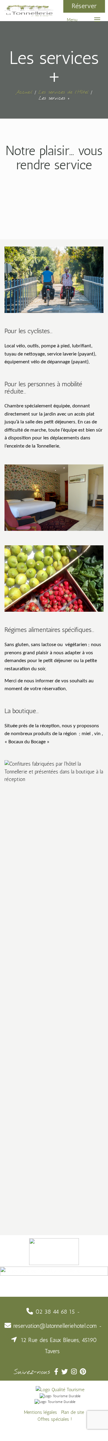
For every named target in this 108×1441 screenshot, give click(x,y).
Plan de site (72, 1412)
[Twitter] (66, 1372)
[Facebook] (58, 1372)
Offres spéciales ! (55, 1419)
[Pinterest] (83, 1372)
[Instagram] (75, 1372)
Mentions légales (40, 1412)
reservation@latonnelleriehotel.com (55, 1325)
